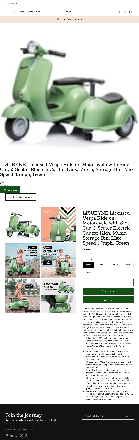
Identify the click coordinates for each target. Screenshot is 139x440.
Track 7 (14, 430)
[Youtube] (11, 435)
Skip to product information (21, 197)
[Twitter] (21, 435)
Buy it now (108, 300)
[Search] (15, 12)
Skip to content (10, 3)
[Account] (125, 12)
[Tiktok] (16, 435)
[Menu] (8, 12)
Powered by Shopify (25, 430)
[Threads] (26, 435)
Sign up (128, 416)
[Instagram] (7, 435)
